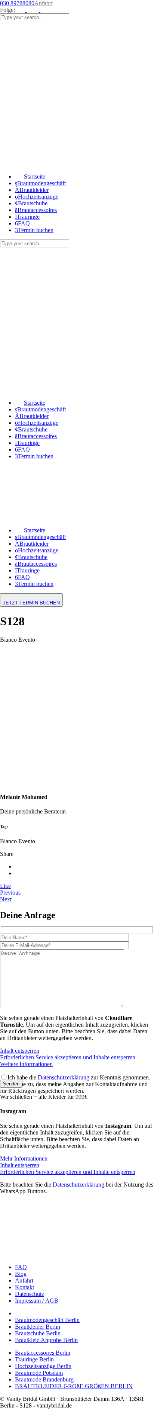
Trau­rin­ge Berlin (34, 1359)
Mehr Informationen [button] (23, 1158)
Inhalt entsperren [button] (19, 1050)
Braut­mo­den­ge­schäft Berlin (47, 1320)
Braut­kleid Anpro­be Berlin (46, 1340)
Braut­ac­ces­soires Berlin (42, 1352)
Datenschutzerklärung (63, 1077)
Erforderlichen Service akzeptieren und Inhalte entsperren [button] (67, 1057)
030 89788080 (17, 3)
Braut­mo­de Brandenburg (44, 1379)
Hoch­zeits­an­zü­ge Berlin (43, 1366)
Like (5, 886)
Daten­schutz (29, 1294)
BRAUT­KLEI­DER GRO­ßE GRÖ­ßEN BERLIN (74, 1386)
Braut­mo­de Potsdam (39, 1373)
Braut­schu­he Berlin (38, 1333)
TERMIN (31, 603)
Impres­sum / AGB (36, 1300)
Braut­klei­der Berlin (37, 1326)
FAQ (21, 1267)
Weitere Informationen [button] (26, 1064)
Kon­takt (24, 1287)
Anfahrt (43, 3)
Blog (21, 1274)
